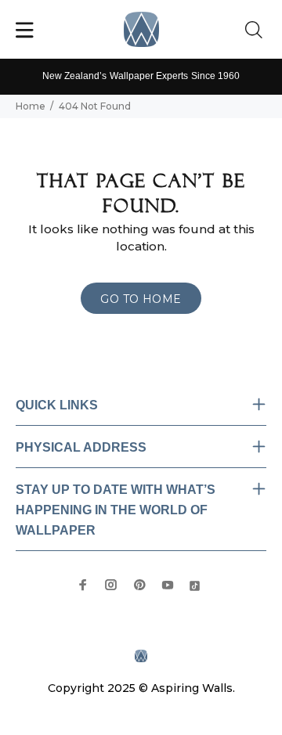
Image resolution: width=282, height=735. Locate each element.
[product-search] (257, 30)
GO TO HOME (140, 299)
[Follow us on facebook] (83, 584)
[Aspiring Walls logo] (141, 29)
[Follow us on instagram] (111, 584)
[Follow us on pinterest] (139, 584)
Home (30, 106)
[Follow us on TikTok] (195, 584)
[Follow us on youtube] (167, 584)
